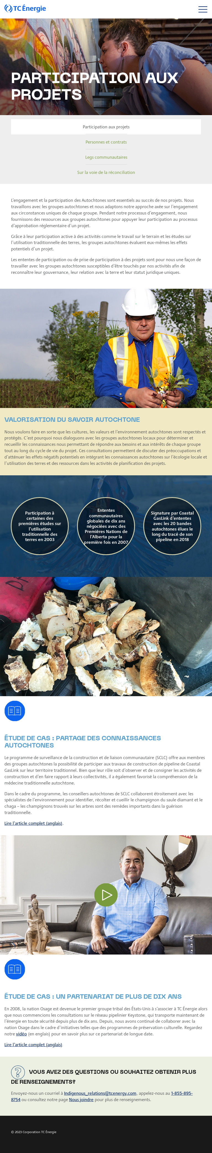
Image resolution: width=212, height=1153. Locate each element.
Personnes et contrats (106, 141)
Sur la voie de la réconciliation (106, 172)
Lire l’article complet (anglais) (33, 823)
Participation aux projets (106, 126)
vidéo (21, 1033)
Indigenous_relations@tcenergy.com (100, 1093)
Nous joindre (81, 1099)
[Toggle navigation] (203, 9)
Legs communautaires (106, 156)
